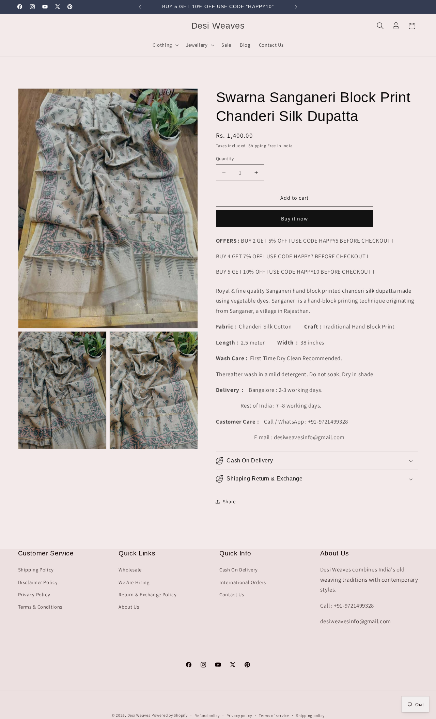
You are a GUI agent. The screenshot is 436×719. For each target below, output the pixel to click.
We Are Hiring (134, 582)
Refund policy (207, 715)
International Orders (242, 582)
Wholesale (130, 569)
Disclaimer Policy (38, 582)
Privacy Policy (34, 594)
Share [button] (229, 501)
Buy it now (294, 218)
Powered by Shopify (169, 715)
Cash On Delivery (238, 569)
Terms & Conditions (40, 606)
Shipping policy (310, 715)
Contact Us (231, 594)
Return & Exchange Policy (147, 594)
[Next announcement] (296, 7)
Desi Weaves (139, 715)
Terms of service (274, 715)
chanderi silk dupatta (369, 290)
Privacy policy (239, 715)
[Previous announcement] (140, 7)
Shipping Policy (36, 569)
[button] (165, 44)
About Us (129, 606)
